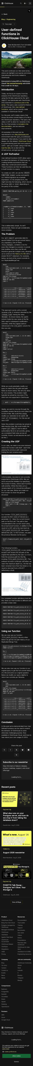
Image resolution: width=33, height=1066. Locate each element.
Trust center (21, 923)
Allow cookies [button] (16, 1056)
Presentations (22, 940)
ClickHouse (4, 932)
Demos (20, 937)
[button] (16, 1051)
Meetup (20, 980)
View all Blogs (16, 902)
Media (3, 978)
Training (20, 925)
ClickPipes (4, 946)
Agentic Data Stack (7, 937)
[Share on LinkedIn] (16, 755)
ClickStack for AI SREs (24, 951)
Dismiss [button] (16, 1061)
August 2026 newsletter (14, 852)
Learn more (5, 1049)
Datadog (4, 1004)
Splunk (3, 1001)
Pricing (3, 954)
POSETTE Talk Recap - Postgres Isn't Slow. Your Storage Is (14, 887)
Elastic (3, 999)
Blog (3, 19)
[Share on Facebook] (28, 750)
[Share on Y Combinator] (10, 750)
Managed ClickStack (7, 929)
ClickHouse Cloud (25, 141)
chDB (3, 951)
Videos (20, 935)
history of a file (20, 254)
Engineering (11, 19)
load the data (5, 148)
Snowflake (4, 996)
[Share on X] (16, 750)
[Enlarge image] (16, 59)
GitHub (20, 965)
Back (4, 14)
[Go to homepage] (7, 3)
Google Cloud (5, 1020)
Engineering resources (24, 954)
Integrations (5, 949)
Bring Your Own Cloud (8, 923)
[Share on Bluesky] (22, 750)
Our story (4, 965)
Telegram (20, 978)
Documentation (22, 920)
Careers (3, 968)
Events (3, 973)
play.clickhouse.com (22, 134)
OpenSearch (5, 1006)
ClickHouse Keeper (7, 944)
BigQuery (4, 989)
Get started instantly (14, 83)
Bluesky (20, 975)
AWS (2, 1015)
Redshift (3, 994)
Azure (3, 1017)
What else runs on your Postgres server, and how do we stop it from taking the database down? (16, 816)
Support (20, 928)
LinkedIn (20, 970)
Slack (19, 968)
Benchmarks (21, 930)
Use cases (21, 933)
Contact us (4, 970)
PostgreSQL (5, 991)
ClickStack (4, 934)
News (3, 975)
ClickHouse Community (24, 963)
